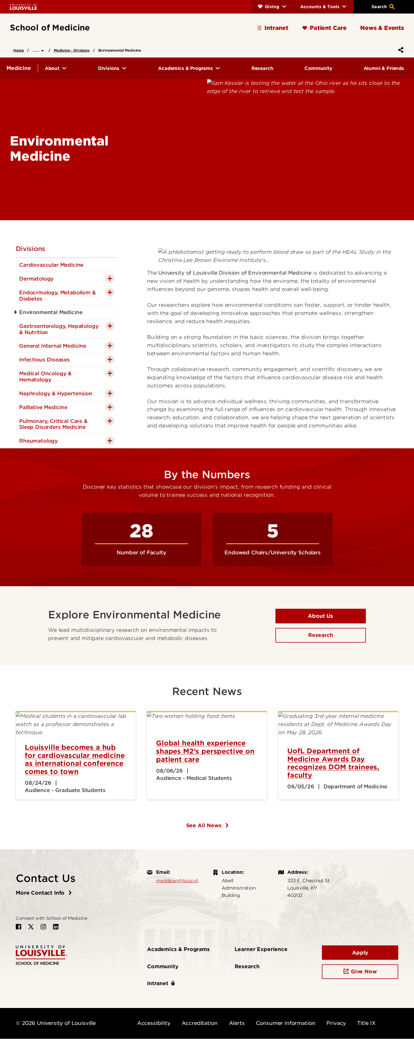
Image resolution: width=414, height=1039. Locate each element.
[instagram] (43, 927)
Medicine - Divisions (72, 50)
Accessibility (153, 1023)
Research (320, 635)
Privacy (336, 1023)
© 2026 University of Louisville (56, 1023)
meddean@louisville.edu (178, 880)
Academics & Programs (178, 949)
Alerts (237, 1023)
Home (18, 50)
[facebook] (18, 927)
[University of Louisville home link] (24, 7)
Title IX (366, 1023)
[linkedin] (56, 927)
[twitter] (31, 927)
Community (162, 966)
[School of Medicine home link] (41, 955)
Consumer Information (285, 1023)
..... (36, 50)
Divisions (30, 248)
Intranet (157, 983)
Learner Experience (261, 949)
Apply (360, 953)
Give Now (364, 971)
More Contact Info (41, 893)
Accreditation (200, 1023)
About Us (320, 616)
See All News (204, 825)
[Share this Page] (399, 50)
